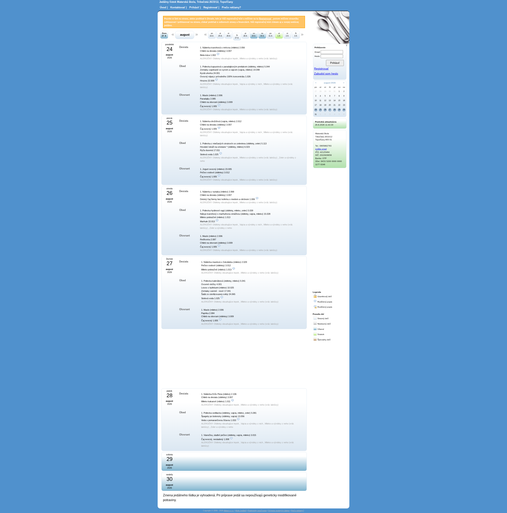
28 (320, 91)
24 (316, 110)
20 (330, 105)
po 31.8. (271, 34)
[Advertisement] (200, 358)
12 (325, 100)
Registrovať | (211, 7)
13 (330, 100)
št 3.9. (295, 34)
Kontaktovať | (178, 7)
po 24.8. (212, 34)
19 (325, 105)
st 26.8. (229, 34)
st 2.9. (287, 34)
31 (334, 91)
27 (316, 91)
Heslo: (317, 56)
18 (320, 105)
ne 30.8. (262, 34)
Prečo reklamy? (231, 7)
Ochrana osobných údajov (279, 511)
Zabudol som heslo (326, 73)
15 (339, 100)
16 (344, 100)
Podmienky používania (257, 511)
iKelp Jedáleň (240, 511)
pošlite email (321, 149)
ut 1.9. (279, 34)
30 (330, 91)
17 (316, 105)
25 (320, 110)
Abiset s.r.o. (229, 511)
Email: (317, 52)
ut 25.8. (220, 34)
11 (320, 100)
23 (344, 105)
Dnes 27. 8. (164, 34)
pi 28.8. (245, 34)
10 (316, 100)
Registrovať (265, 18)
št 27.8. (237, 36)
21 (334, 105)
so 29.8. (254, 34)
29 (325, 91)
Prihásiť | (195, 7)
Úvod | (164, 7)
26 (325, 110)
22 (339, 105)
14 (334, 100)
